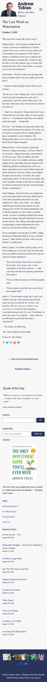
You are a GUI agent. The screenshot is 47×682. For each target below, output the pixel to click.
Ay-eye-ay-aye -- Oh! (11, 534)
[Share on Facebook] (3, 342)
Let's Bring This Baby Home (14, 631)
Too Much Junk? (9, 511)
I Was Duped (7, 600)
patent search (19, 288)
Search (6, 415)
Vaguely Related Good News (14, 579)
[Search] (40, 420)
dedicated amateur (21, 279)
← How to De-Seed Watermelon (23, 359)
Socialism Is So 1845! (11, 621)
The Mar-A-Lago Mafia (12, 558)
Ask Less (6, 521)
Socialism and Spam (11, 590)
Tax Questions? (8, 516)
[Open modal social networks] (18, 342)
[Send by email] (11, 342)
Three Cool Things (10, 611)
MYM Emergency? (10, 506)
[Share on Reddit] (14, 342)
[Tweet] (7, 342)
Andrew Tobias (26, 6)
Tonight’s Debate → (24, 369)
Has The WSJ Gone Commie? (15, 569)
